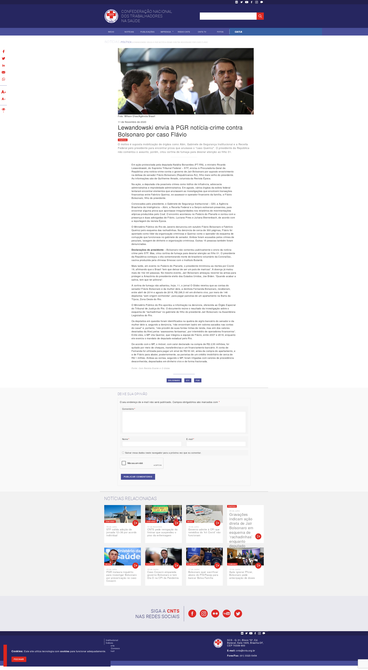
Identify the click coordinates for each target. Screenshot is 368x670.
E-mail (190, 438)
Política (126, 42)
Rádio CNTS (184, 31)
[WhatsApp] (3, 79)
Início (111, 31)
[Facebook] (3, 51)
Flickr (236, 2)
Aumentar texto (3, 91)
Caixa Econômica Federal (238, 32)
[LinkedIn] (3, 65)
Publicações (147, 31)
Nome (125, 438)
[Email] (3, 72)
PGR (198, 380)
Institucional (112, 640)
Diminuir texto (3, 98)
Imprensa (166, 31)
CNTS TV (202, 31)
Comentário (128, 408)
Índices (109, 642)
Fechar (19, 659)
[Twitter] (3, 58)
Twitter (241, 2)
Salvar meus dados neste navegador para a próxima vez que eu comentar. (163, 452)
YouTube (247, 2)
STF (188, 380)
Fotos (220, 31)
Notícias (129, 31)
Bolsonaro (174, 380)
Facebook (251, 2)
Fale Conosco (261, 2)
